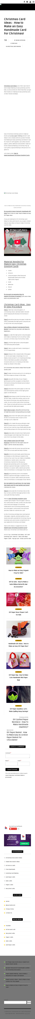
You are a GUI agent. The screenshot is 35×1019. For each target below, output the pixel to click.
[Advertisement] (17, 66)
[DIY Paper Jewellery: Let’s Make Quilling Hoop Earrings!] (18, 702)
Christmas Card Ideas (17, 534)
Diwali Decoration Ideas (13, 861)
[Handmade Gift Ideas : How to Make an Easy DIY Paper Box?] (18, 637)
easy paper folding (16, 136)
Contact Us (9, 913)
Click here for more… (10, 487)
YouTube (8, 925)
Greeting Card (8, 536)
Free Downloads (10, 869)
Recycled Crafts (10, 888)
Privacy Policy (10, 909)
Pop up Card (15, 538)
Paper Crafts (7, 538)
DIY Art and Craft (10, 929)
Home (7, 901)
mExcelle (27, 1013)
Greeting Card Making (14, 46)
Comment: (8, 753)
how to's (15, 536)
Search (6, 1000)
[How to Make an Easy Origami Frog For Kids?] (18, 564)
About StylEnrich (10, 905)
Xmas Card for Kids (25, 538)
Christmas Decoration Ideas (14, 858)
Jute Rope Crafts (10, 877)
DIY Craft (27, 534)
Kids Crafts (9, 881)
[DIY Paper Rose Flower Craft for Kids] (18, 606)
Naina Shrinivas (20, 40)
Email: (19, 760)
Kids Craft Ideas (23, 536)
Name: (7, 760)
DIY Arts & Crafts (10, 865)
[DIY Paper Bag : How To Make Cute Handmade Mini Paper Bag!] (18, 668)
